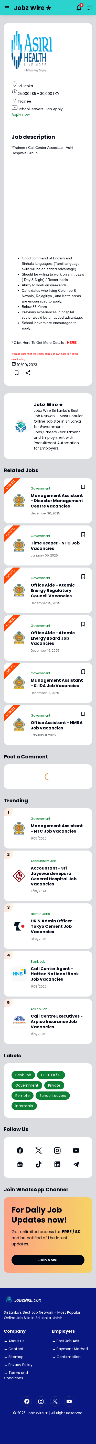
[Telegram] (76, 1164)
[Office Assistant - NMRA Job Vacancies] (19, 725)
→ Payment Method (70, 1348)
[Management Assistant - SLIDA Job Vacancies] (19, 683)
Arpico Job (39, 1009)
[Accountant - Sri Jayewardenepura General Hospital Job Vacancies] (19, 876)
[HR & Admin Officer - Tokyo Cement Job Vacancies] (19, 926)
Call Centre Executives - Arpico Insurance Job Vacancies (57, 1022)
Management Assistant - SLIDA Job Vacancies (57, 683)
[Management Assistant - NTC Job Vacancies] (19, 828)
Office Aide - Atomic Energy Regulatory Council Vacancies (53, 591)
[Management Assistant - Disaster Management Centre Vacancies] (19, 500)
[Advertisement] (48, 204)
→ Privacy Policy (18, 1364)
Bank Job (38, 961)
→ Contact (14, 1348)
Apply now (21, 114)
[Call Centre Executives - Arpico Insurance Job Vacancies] (19, 1021)
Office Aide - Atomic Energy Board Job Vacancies (53, 638)
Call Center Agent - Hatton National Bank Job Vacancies (55, 974)
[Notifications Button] (79, 8)
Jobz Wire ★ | (38, 1413)
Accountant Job (43, 861)
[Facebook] (20, 1150)
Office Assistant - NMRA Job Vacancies (57, 725)
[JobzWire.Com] (24, 1300)
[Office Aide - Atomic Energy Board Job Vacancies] (19, 638)
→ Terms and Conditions (16, 1375)
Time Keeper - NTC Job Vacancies (55, 546)
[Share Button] (28, 373)
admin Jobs (40, 914)
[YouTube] (76, 1150)
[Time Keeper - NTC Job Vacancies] (19, 545)
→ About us (14, 1340)
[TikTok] (38, 1164)
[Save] (83, 487)
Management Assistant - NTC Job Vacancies (57, 828)
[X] (38, 1150)
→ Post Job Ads (65, 1340)
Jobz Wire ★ (32, 8)
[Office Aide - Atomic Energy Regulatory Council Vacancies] (19, 590)
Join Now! (48, 1260)
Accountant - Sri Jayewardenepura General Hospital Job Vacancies (54, 876)
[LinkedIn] (57, 1164)
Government (40, 488)
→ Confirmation (66, 1356)
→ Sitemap (14, 1356)
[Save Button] (17, 373)
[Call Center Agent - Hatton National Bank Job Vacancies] (19, 973)
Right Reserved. (69, 1413)
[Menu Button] (7, 8)
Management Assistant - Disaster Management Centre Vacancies (57, 501)
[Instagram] (57, 1150)
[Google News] (20, 1164)
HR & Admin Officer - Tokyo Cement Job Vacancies (53, 926)
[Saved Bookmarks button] (89, 8)
